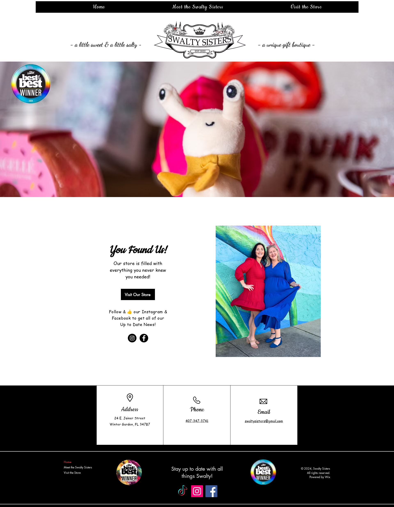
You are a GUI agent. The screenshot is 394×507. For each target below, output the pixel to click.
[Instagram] (132, 338)
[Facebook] (144, 338)
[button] (197, 129)
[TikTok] (183, 491)
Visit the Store (72, 473)
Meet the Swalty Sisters (78, 467)
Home (67, 462)
